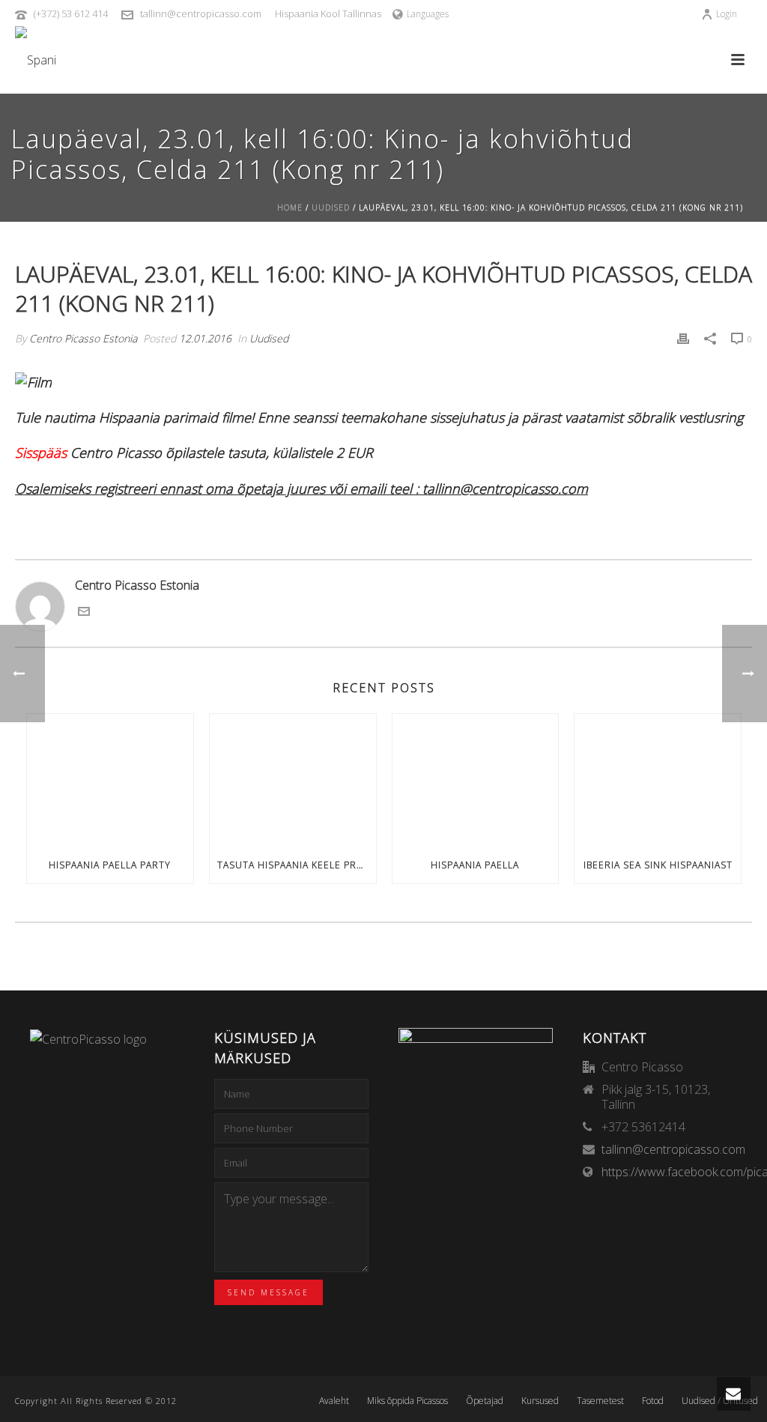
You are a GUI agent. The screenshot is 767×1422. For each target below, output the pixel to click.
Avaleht (334, 1401)
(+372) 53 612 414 (71, 13)
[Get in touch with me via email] (84, 613)
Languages (428, 13)
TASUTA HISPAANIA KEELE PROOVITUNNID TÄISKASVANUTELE (296, 865)
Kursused (540, 1401)
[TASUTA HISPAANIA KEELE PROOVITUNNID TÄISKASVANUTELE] (293, 780)
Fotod (653, 1401)
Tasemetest (600, 1401)
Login (726, 13)
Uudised (331, 207)
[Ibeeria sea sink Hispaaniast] (658, 780)
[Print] (683, 338)
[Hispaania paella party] (110, 780)
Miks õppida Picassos (407, 1401)
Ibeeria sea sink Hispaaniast (658, 865)
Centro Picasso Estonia (83, 338)
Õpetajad (484, 1401)
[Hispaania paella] (475, 780)
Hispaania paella (475, 865)
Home (290, 207)
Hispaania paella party (110, 865)
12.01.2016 (205, 338)
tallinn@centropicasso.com (200, 13)
